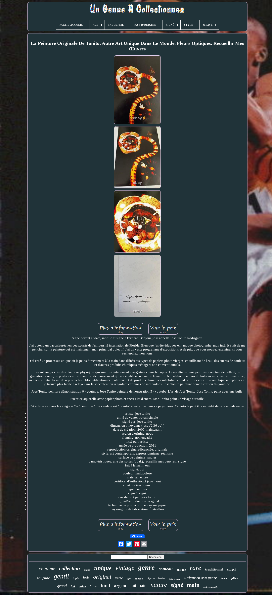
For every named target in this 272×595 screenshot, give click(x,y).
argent (120, 585)
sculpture (43, 578)
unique (103, 568)
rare (195, 567)
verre (119, 578)
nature (159, 584)
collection (69, 568)
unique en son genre (200, 578)
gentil (61, 576)
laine (93, 586)
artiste (82, 586)
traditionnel (214, 569)
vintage (124, 567)
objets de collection (156, 578)
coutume (47, 568)
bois (86, 578)
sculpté (231, 569)
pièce (234, 578)
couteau (166, 569)
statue (87, 569)
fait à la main (174, 579)
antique (181, 569)
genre (146, 567)
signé (177, 585)
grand (62, 586)
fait (73, 586)
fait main (138, 585)
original (102, 577)
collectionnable (211, 587)
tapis (76, 578)
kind (105, 585)
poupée (139, 579)
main (193, 585)
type (129, 578)
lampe (224, 578)
